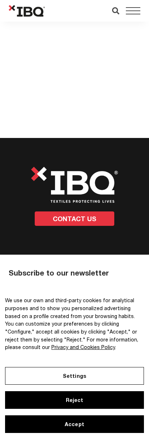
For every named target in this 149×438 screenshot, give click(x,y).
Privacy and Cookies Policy (83, 347)
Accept (74, 424)
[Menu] (133, 11)
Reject (75, 400)
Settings (74, 376)
